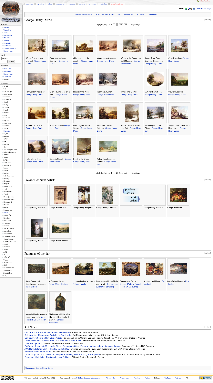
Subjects (82, 4)
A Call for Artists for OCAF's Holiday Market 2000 (47, 349)
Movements (60, 4)
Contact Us (103, 4)
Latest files (7, 71)
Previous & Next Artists (105, 14)
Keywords (92, 4)
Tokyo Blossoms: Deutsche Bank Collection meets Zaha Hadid (53, 340)
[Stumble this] (186, 9)
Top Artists (40, 4)
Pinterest (178, 378)
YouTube (167, 378)
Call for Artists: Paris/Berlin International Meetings (47, 332)
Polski (5, 213)
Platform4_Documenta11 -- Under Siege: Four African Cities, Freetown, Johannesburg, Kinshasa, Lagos (72, 346)
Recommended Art (10, 48)
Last (125, 25)
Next (120, 25)
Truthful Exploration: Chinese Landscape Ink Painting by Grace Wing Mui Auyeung (62, 354)
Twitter (147, 378)
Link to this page (204, 9)
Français (6, 131)
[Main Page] (11, 11)
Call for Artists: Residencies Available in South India (48, 335)
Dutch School (31, 287)
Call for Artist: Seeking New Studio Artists (43, 338)
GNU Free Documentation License (88, 378)
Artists (50, 4)
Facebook (137, 378)
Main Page (29, 4)
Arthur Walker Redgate (58, 284)
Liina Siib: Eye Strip (33, 343)
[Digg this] (191, 9)
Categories (152, 14)
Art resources (125, 378)
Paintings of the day (125, 14)
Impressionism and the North (38, 351)
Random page (8, 51)
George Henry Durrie (83, 14)
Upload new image (117, 4)
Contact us (7, 76)
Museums (71, 4)
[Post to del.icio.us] (189, 9)
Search (3, 55)
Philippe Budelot (79, 284)
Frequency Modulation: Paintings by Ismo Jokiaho (47, 357)
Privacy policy (111, 378)
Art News (140, 14)
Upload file (7, 69)
